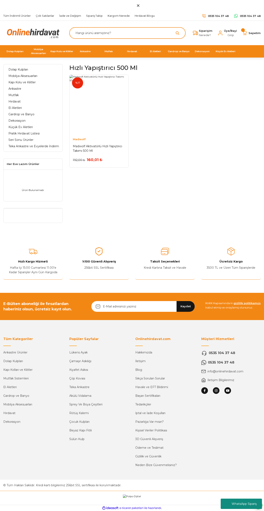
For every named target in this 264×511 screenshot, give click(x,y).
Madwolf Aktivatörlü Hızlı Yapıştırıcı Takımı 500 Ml (97, 148)
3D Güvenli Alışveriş (149, 439)
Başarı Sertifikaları (147, 396)
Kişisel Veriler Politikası (151, 430)
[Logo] (32, 32)
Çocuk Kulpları (79, 422)
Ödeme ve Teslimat (149, 448)
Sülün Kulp (77, 439)
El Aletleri (10, 387)
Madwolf (79, 139)
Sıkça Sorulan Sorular (150, 378)
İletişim (140, 361)
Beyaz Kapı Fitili (80, 430)
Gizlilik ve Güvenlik (148, 456)
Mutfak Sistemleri (16, 378)
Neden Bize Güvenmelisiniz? (156, 465)
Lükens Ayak (78, 352)
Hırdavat (9, 413)
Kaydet (185, 306)
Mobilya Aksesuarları (17, 404)
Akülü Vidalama (80, 396)
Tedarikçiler (143, 404)
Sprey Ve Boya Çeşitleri (86, 404)
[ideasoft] (110, 508)
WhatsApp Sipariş (244, 504)
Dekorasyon (11, 422)
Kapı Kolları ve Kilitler (18, 370)
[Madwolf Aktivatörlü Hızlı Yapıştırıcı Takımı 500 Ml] (99, 104)
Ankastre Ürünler (15, 352)
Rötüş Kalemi (79, 413)
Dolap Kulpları (13, 361)
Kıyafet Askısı (78, 370)
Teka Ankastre (79, 387)
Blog (138, 370)
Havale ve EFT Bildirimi (151, 387)
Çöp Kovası (77, 378)
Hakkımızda (143, 352)
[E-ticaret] (131, 508)
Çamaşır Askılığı (80, 361)
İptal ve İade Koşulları (150, 413)
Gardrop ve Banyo (16, 396)
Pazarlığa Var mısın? (149, 422)
